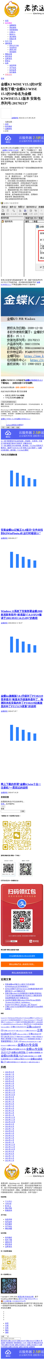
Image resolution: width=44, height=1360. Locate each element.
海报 (13, 427)
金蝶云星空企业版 (34, 1062)
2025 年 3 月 (9, 1111)
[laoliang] (6, 118)
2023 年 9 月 (9, 1151)
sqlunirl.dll (4, 1020)
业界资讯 (8, 59)
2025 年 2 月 (9, 1113)
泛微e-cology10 (9, 1030)
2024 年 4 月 (9, 1135)
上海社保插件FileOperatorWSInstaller (13, 1024)
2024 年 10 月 (10, 1122)
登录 (2, 78)
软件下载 (8, 1240)
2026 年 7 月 (9, 1074)
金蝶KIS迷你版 (24, 1347)
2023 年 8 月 (9, 1154)
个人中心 (8, 1201)
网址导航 (8, 1208)
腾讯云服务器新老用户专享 (22, 973)
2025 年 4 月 (9, 1108)
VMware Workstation (29, 1020)
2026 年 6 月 (9, 1076)
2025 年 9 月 (9, 1097)
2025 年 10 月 (10, 1095)
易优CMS (12, 49)
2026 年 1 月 (9, 1088)
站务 (7, 63)
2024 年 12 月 (10, 1117)
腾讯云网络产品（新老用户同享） (22, 964)
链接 (17, 427)
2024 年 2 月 (9, 1140)
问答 (7, 1328)
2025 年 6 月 (9, 1104)
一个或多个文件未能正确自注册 (24, 1022)
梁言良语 (8, 56)
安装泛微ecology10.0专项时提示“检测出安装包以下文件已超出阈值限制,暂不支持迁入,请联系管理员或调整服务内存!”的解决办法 (23, 995)
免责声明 (12, 65)
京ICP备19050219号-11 (29, 1299)
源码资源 (8, 43)
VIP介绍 (8, 1203)
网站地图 (8, 1228)
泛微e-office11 (20, 1030)
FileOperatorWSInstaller (16, 1018)
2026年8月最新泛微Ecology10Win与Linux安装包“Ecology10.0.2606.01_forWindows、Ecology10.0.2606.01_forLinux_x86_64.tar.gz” (23, 1002)
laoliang (14, 425)
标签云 (7, 61)
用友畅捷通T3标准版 (35, 1039)
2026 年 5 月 (9, 1079)
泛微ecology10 (30, 1341)
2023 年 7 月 (9, 1156)
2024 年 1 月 (9, 1142)
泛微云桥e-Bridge (10, 1036)
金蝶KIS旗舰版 (36, 1052)
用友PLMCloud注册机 (24, 1036)
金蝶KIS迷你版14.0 (13, 1062)
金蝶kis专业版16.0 (33, 1345)
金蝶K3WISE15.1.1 (34, 380)
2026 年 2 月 (9, 1086)
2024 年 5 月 (9, 1133)
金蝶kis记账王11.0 (22, 1059)
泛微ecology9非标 (22, 1034)
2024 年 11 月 (10, 1120)
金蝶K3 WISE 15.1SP (10, 150)
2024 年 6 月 (9, 1131)
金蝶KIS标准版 (12, 1055)
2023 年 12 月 (10, 1145)
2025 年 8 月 (9, 1099)
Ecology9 (4, 1018)
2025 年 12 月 (10, 1090)
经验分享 (12, 39)
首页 (7, 21)
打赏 (3, 427)
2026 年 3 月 (9, 1083)
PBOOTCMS (14, 45)
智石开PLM (28, 1024)
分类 (7, 1326)
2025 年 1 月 (9, 1115)
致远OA (12, 34)
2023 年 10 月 (10, 1149)
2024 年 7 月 (9, 1129)
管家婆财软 (13, 30)
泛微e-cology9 (11, 1341)
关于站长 (12, 68)
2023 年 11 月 (10, 1147)
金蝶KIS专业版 (9, 1345)
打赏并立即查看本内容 (9, 402)
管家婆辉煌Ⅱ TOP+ (11, 1041)
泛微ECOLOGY (31, 1030)
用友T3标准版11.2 (20, 1039)
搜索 (2, 809)
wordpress (10, 1022)
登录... (3, 804)
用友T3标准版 (7, 1039)
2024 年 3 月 (9, 1138)
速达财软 (12, 36)
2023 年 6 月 (9, 1158)
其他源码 (12, 52)
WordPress (13, 47)
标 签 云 (8, 1206)
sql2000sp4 (39, 1018)
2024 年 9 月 (9, 1124)
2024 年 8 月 (9, 1126)
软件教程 (8, 126)
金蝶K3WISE (12, 1045)
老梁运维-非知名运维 (26, 1297)
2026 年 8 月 (9, 1072)
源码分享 (8, 1242)
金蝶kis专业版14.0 (16, 1049)
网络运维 (8, 54)
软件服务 (12, 72)
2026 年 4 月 (9, 1081)
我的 (7, 1330)
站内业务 (12, 70)
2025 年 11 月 (10, 1092)
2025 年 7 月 (9, 1101)
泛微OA (12, 32)
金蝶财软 (12, 25)
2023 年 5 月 (9, 1160)
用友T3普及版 (37, 1036)
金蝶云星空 (24, 1062)
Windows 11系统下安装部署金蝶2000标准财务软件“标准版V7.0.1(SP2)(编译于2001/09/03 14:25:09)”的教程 (21, 614)
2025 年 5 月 (9, 1106)
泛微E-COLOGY (18, 1027)
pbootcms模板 (29, 1018)
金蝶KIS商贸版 (19, 1052)
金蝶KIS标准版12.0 (31, 1056)
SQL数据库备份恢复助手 (15, 1020)
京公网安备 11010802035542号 (14, 1301)
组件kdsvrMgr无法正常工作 (30, 1041)
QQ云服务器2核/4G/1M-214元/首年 (22, 956)
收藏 (8, 427)
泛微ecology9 (21, 1341)
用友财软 (12, 27)
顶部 (7, 1332)
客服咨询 (8, 1210)
